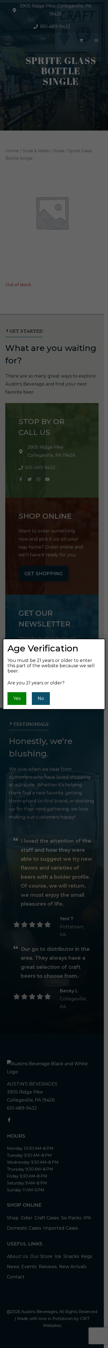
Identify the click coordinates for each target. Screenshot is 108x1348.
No (41, 698)
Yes (16, 698)
